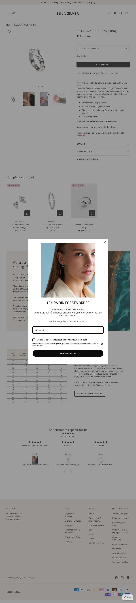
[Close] (104, 242)
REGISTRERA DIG (68, 353)
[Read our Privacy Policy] (102, 344)
